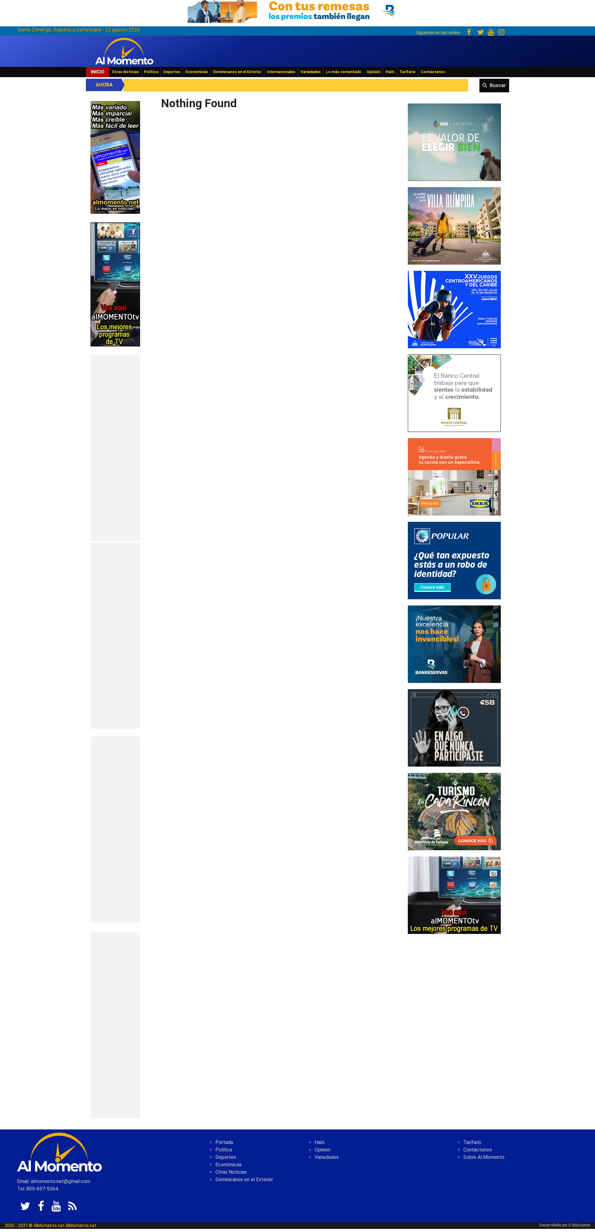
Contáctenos (433, 72)
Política (151, 72)
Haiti (319, 1142)
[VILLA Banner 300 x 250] (454, 225)
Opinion (322, 1150)
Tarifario (407, 72)
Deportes (171, 72)
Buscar (498, 85)
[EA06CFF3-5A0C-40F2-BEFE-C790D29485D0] (115, 284)
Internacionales (281, 72)
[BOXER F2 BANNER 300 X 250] (454, 309)
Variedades (311, 72)
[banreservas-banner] (454, 644)
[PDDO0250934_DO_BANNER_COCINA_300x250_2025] (454, 476)
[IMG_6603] (454, 811)
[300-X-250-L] (454, 727)
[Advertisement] (115, 448)
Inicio (97, 72)
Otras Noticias (125, 72)
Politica (223, 1150)
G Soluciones (579, 1225)
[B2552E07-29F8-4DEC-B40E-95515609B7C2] (454, 895)
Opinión (373, 72)
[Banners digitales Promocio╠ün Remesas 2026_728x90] (297, 10)
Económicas (197, 72)
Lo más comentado (343, 72)
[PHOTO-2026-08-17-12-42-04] (454, 142)
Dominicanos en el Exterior (237, 72)
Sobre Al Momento (484, 1157)
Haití (390, 72)
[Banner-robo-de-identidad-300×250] (454, 560)
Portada (224, 1142)
